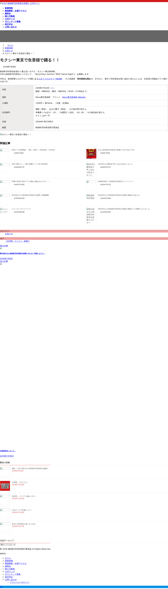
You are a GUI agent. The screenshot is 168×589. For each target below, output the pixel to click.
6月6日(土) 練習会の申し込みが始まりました (115, 164)
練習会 (8, 566)
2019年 (9, 241)
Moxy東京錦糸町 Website (74, 97)
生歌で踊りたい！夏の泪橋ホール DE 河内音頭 (30, 164)
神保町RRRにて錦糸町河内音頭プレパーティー (116, 181)
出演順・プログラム (19, 482)
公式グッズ (10, 571)
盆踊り (27, 241)
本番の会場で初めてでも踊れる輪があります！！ (31, 181)
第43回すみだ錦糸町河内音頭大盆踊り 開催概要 (30, 195)
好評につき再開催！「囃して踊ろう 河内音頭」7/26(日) (33, 150)
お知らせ (9, 234)
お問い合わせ (11, 579)
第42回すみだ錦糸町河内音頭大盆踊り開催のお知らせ (119, 195)
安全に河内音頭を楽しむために (24, 524)
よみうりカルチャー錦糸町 (51, 79)
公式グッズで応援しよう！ (22, 510)
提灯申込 (9, 577)
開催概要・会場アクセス (16, 563)
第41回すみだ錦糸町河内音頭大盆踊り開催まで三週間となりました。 (125, 209)
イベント (18, 241)
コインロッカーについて (21, 209)
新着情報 (9, 560)
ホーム (8, 558)
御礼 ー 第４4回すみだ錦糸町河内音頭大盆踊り (30, 468)
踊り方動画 (10, 569)
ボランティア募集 (13, 574)
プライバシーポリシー (20, 582)
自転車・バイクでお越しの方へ (24, 496)
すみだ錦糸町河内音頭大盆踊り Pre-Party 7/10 (116, 150)
